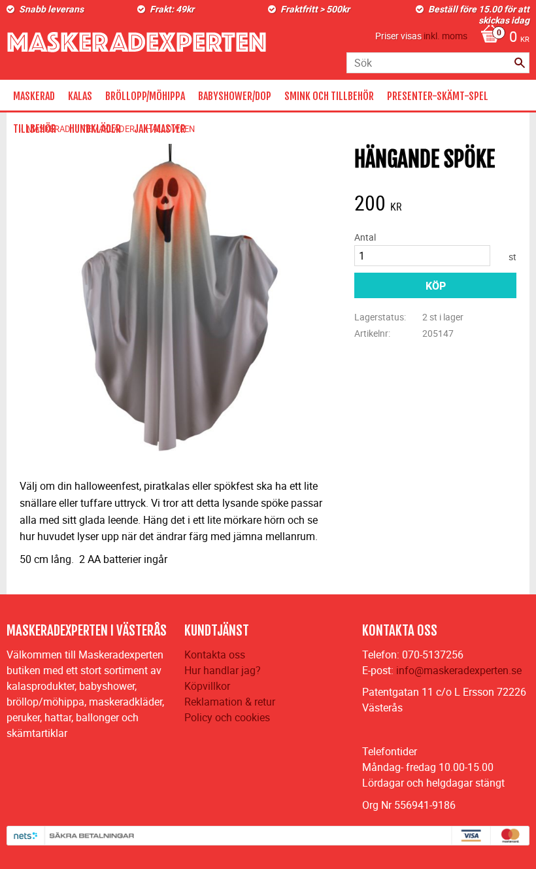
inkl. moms (445, 35)
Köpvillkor (207, 686)
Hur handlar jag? (222, 670)
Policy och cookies (227, 717)
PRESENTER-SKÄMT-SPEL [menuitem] (437, 96)
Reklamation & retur (229, 701)
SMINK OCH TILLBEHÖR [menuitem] (329, 96)
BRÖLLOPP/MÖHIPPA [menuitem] (145, 96)
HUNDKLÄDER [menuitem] (95, 128)
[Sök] (519, 63)
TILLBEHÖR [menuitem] (34, 128)
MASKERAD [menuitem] (34, 96)
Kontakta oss (214, 654)
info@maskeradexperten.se (459, 670)
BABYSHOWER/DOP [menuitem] (234, 96)
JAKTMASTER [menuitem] (160, 128)
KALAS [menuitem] (80, 96)
